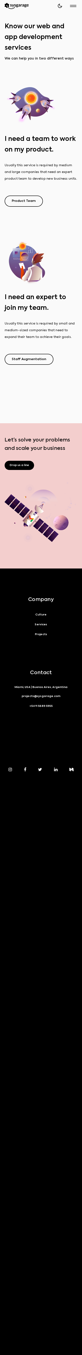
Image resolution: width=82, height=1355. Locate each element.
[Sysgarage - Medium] (71, 769)
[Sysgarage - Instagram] (10, 769)
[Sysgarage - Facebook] (25, 769)
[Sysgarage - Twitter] (40, 769)
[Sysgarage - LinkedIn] (56, 769)
